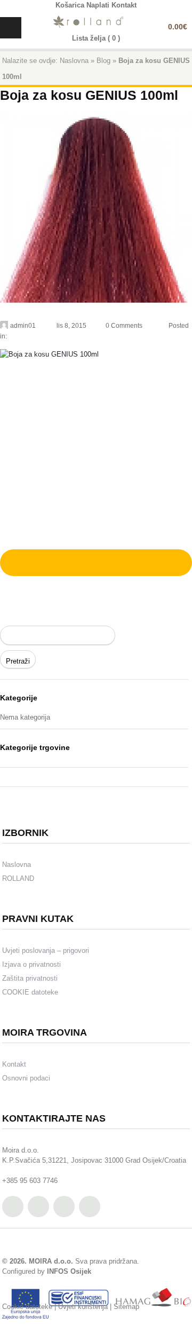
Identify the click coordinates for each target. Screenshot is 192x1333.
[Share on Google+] (45, 561)
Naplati (97, 5)
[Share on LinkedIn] (72, 561)
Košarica (69, 5)
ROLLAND (18, 878)
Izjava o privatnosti (31, 964)
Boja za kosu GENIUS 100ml (89, 95)
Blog (103, 61)
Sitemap (126, 1307)
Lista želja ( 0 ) (96, 38)
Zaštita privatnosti (30, 978)
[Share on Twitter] (18, 561)
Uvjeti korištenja (83, 1307)
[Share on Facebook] (31, 561)
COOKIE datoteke (30, 992)
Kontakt (14, 1064)
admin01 (23, 325)
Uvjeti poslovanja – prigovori (45, 950)
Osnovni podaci (26, 1078)
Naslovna (74, 61)
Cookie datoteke (27, 1307)
